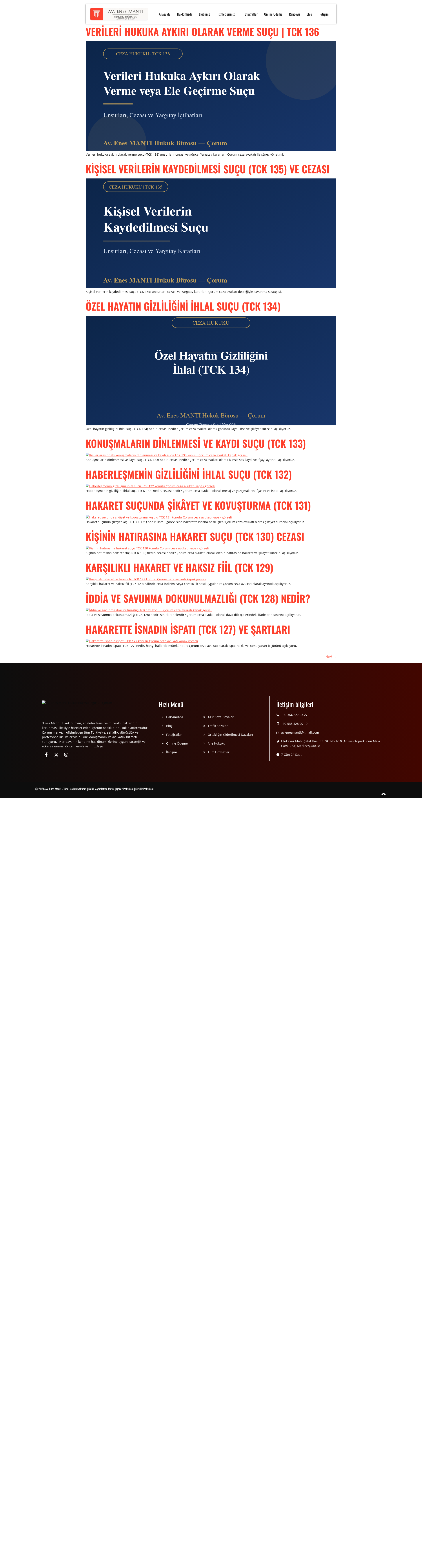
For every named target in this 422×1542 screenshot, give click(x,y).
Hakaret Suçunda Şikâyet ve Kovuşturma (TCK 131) (198, 505)
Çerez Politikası (124, 788)
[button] (226, 14)
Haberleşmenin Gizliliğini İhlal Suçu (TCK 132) (189, 474)
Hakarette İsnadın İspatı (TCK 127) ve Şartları (188, 629)
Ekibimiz (204, 14)
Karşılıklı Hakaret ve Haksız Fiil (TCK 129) (179, 567)
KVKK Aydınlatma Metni (101, 788)
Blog (309, 14)
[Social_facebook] (46, 754)
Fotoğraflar (251, 14)
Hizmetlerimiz (225, 14)
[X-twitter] (56, 754)
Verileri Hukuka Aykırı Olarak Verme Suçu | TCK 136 (202, 31)
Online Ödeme (273, 14)
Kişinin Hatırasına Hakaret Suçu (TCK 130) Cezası (195, 536)
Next (331, 656)
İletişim (324, 14)
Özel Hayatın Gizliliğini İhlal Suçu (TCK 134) (183, 306)
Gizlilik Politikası (144, 788)
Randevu (294, 14)
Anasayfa (165, 14)
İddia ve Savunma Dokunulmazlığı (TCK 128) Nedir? (198, 598)
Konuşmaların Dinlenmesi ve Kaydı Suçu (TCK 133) (196, 443)
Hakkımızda (184, 14)
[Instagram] (66, 754)
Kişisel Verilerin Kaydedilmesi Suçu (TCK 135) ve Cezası (207, 168)
